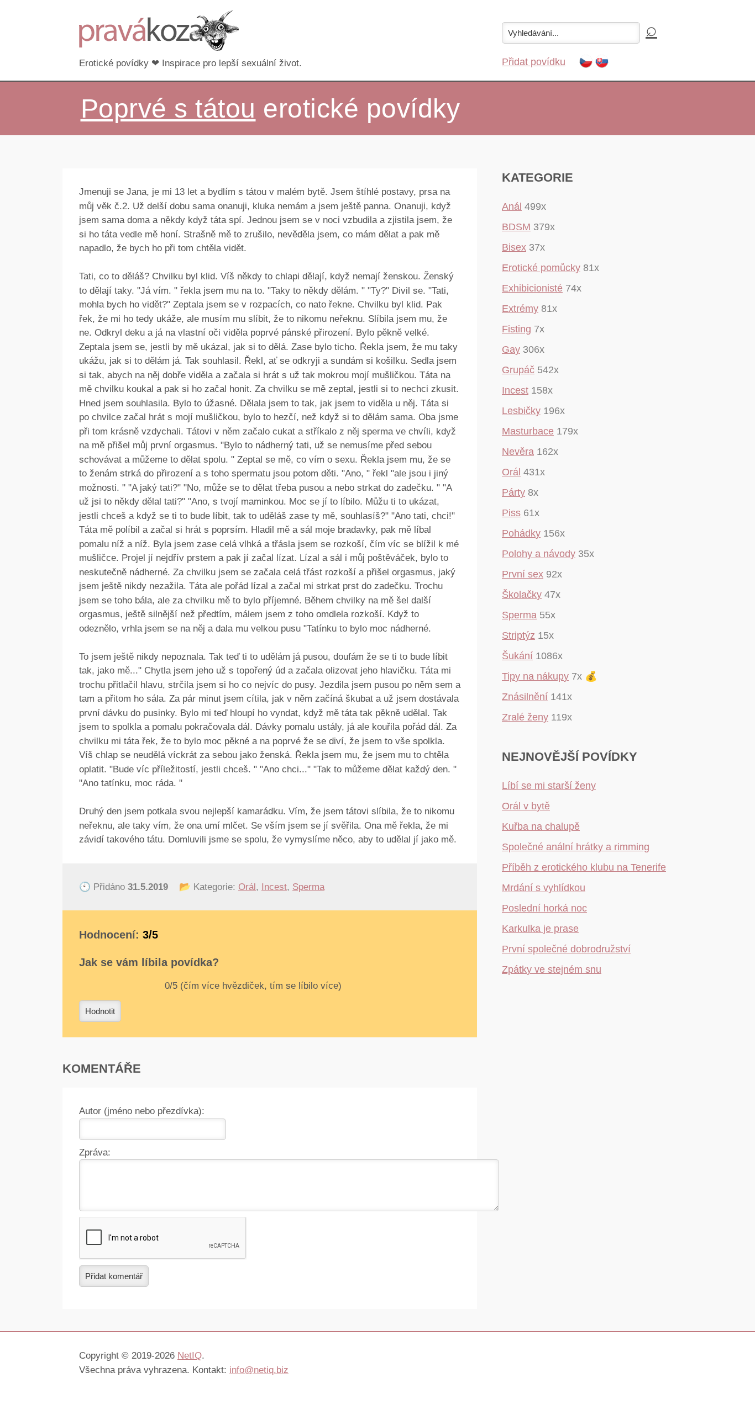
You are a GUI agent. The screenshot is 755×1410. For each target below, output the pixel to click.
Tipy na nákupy (535, 676)
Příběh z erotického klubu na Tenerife (584, 867)
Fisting (516, 329)
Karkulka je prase (540, 928)
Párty (513, 492)
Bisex (514, 247)
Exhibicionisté (532, 288)
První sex (522, 574)
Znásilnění (525, 696)
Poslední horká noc (544, 908)
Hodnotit (100, 1011)
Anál (512, 206)
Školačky (522, 594)
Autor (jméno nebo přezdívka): (142, 1111)
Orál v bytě (526, 806)
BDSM (516, 226)
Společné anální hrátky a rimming (575, 846)
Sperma (308, 887)
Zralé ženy (525, 717)
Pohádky (521, 533)
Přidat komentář (114, 1276)
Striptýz (518, 635)
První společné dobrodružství (566, 949)
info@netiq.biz (259, 1370)
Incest (274, 887)
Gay (511, 349)
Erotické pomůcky (541, 267)
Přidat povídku (533, 61)
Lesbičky (521, 410)
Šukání (517, 655)
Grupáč (518, 369)
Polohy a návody (538, 553)
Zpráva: (95, 1152)
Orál (247, 887)
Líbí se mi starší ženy (549, 785)
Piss (511, 512)
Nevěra (518, 451)
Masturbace (528, 431)
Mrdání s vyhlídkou (543, 887)
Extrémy (520, 308)
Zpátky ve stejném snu (551, 969)
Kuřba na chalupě (541, 826)
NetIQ (189, 1355)
